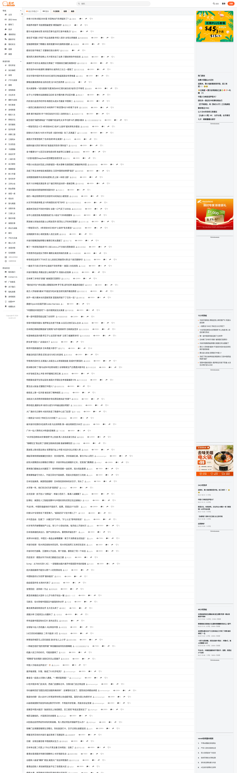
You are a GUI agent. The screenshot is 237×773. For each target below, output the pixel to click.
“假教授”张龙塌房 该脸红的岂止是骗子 (43, 658)
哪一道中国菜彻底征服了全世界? (40, 316)
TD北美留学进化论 (74, 202)
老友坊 (11, 198)
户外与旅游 (12, 80)
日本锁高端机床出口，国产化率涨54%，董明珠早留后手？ (52, 532)
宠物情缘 (11, 90)
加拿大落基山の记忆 (206, 80)
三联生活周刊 (77, 405)
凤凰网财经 (83, 38)
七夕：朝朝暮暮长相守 (206, 119)
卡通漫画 (11, 149)
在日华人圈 (84, 222)
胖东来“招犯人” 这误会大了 (38, 342)
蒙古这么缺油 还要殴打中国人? (39, 386)
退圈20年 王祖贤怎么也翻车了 (39, 614)
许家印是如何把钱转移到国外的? (40, 190)
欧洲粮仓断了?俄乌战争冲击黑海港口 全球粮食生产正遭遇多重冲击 (55, 367)
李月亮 (75, 272)
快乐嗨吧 (11, 70)
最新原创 (12, 34)
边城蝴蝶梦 (71, 735)
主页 (10, 14)
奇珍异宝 (11, 65)
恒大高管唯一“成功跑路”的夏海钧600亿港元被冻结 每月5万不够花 (55, 88)
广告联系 (11, 282)
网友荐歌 (11, 188)
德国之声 (67, 25)
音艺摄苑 (11, 124)
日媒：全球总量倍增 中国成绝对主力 (42, 741)
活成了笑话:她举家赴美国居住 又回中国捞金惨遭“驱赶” (50, 170)
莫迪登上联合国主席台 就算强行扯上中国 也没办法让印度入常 (53, 449)
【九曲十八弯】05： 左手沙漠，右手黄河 (214, 115)
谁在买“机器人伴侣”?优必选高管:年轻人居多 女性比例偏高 (51, 37)
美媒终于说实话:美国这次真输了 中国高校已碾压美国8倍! (51, 63)
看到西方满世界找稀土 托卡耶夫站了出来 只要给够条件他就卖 (53, 56)
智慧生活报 (71, 82)
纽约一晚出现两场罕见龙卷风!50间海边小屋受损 (47, 196)
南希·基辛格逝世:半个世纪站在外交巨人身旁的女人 (48, 113)
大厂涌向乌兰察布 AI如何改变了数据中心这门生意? (48, 411)
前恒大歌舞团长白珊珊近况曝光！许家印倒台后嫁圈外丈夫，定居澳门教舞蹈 (60, 462)
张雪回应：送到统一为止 (37, 589)
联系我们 (11, 272)
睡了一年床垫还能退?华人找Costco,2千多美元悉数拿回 (50, 247)
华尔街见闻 (91, 367)
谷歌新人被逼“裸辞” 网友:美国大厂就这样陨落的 (47, 760)
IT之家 (68, 602)
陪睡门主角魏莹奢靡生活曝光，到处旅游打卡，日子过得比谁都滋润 (56, 728)
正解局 (73, 19)
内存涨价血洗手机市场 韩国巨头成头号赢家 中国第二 (49, 101)
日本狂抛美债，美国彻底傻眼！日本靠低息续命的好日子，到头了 (55, 481)
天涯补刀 (60, 190)
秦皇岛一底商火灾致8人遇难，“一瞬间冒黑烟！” (47, 677)
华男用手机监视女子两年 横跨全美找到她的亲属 (47, 253)
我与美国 (11, 203)
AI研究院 (63, 627)
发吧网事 (11, 110)
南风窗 (55, 342)
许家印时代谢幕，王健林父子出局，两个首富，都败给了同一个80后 (56, 551)
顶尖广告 (68, 241)
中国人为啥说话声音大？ (37, 665)
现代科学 (11, 179)
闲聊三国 (11, 134)
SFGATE (68, 139)
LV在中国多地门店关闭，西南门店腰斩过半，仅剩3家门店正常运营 (55, 684)
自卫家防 (11, 164)
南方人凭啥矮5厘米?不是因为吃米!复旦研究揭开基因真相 (51, 291)
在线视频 (11, 253)
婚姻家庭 (11, 169)
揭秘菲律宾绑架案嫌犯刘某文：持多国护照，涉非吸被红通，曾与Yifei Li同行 (60, 456)
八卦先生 (58, 614)
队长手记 (66, 279)
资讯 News (12, 19)
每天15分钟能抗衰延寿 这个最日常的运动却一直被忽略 (50, 183)
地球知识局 (60, 386)
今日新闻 (56, 11)
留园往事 (11, 223)
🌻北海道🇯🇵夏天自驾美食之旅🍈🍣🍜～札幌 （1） (214, 91)
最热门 (11, 24)
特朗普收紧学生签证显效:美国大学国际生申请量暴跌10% (51, 380)
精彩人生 (11, 114)
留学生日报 (75, 760)
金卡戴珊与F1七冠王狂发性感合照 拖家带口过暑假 (48, 151)
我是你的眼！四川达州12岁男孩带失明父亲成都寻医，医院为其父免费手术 (59, 696)
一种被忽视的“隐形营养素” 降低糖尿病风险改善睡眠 (49, 646)
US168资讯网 (76, 253)
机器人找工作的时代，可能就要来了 (42, 652)
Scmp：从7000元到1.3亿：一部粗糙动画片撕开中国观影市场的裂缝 (56, 563)
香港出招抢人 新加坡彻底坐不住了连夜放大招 (46, 766)
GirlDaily (66, 393)
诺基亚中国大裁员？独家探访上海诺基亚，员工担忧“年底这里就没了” (56, 709)
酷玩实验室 (77, 209)
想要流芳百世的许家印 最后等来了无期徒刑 (45, 734)
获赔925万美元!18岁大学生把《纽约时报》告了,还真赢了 (51, 132)
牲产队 (62, 348)
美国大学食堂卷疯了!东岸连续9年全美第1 (44, 139)
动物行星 (81, 298)
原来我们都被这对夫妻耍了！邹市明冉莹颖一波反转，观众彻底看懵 (56, 468)
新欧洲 (75, 399)
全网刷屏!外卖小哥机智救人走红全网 (42, 234)
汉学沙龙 (11, 183)
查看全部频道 (13, 257)
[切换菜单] (22, 14)
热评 (10, 29)
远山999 (56, 665)
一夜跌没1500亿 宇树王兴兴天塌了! (42, 418)
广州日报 (61, 431)
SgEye (71, 766)
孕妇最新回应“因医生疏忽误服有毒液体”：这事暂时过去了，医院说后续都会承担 (61, 690)
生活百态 (11, 144)
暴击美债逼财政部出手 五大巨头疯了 (42, 608)
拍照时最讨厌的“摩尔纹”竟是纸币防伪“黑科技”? (47, 145)
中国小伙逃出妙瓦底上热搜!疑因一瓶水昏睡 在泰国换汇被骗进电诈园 (56, 164)
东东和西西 (85, 336)
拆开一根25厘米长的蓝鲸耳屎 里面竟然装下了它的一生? (50, 297)
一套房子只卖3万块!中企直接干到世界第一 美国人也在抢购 (52, 265)
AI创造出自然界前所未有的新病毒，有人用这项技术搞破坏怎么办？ (56, 722)
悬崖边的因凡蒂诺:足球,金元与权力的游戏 (44, 354)
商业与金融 (12, 228)
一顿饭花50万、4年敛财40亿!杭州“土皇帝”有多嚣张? (49, 228)
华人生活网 (83, 133)
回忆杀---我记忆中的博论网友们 (210, 100)
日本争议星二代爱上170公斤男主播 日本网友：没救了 (50, 747)
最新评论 (11, 39)
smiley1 (99, 462)
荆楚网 (81, 437)
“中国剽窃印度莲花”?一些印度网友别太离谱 (45, 310)
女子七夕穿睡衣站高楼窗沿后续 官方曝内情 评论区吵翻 (50, 94)
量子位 (67, 158)
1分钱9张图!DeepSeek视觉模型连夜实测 (44, 158)
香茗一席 (11, 193)
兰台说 (87, 260)
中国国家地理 (62, 317)
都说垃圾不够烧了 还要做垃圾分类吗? (42, 50)
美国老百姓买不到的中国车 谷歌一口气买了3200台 (48, 209)
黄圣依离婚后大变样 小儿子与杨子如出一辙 (45, 595)
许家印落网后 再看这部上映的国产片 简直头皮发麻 (48, 272)
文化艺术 (11, 95)
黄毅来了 (80, 95)
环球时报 (70, 310)
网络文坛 (11, 119)
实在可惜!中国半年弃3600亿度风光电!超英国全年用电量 (50, 75)
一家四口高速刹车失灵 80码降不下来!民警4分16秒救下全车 (52, 107)
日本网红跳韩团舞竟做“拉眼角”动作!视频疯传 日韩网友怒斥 (52, 329)
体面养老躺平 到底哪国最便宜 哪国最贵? (44, 25)
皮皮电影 (85, 127)
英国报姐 (76, 152)
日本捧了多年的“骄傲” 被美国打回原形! (43, 278)
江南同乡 (11, 139)
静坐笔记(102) (203, 108)
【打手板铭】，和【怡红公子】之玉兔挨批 (214, 104)
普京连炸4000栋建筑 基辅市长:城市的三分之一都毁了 (49, 69)
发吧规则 (11, 296)
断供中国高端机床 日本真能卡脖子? (41, 348)
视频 (10, 49)
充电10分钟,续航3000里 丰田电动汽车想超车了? (47, 18)
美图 (10, 54)
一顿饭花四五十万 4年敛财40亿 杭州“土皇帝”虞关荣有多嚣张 (53, 126)
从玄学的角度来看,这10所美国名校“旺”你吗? (45, 202)
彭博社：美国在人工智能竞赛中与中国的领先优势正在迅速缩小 (54, 500)
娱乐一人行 (71, 595)
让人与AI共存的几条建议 (207, 111)
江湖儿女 (11, 213)
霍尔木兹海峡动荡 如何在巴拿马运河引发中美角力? (48, 31)
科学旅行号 (83, 63)
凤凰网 (85, 57)
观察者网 (53, 589)
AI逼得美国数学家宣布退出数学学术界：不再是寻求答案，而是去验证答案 (58, 703)
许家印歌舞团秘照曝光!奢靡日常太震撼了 (44, 240)
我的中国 (11, 218)
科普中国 (73, 146)
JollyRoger (93, 710)
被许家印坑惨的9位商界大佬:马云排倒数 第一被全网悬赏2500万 (54, 424)
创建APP (11, 301)
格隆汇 (63, 608)
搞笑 (10, 85)
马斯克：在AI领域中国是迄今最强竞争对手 (45, 601)
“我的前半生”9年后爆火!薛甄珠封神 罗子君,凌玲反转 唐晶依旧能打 (55, 284)
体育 (10, 75)
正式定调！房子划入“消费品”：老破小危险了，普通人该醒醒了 (53, 494)
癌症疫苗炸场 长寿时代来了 (38, 582)
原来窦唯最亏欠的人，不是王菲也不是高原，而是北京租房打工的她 (56, 475)
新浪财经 (63, 418)
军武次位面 (80, 69)
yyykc (90, 469)
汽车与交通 (12, 238)
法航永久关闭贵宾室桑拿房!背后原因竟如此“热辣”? (48, 399)
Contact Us (12, 277)
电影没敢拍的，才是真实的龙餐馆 (41, 715)
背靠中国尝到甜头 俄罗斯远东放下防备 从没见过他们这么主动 (53, 323)
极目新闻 (65, 659)
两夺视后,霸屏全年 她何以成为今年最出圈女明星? (48, 405)
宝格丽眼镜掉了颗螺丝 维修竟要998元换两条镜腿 (48, 44)
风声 (66, 570)
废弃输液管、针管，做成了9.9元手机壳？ (44, 671)
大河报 (77, 443)
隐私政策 (11, 292)
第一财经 (76, 412)
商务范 (89, 285)
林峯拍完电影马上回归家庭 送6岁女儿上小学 (46, 639)
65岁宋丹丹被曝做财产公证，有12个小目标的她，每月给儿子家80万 (56, 525)
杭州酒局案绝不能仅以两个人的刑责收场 (44, 570)
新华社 (58, 576)
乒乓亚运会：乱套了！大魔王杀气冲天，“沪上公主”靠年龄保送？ (54, 519)
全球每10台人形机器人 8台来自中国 (42, 627)
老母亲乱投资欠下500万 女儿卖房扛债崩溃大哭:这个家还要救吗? (54, 259)
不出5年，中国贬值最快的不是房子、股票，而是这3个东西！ (53, 506)
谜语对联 (11, 248)
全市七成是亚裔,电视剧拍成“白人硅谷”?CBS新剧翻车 (49, 215)
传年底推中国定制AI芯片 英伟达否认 (42, 620)
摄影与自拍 (12, 100)
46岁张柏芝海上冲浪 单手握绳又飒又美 (43, 373)
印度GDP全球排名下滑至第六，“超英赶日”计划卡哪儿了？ (52, 513)
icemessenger (101, 456)
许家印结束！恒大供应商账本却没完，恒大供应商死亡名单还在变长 (56, 544)
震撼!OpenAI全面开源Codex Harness (43, 304)
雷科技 (74, 177)
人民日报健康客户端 (93, 120)
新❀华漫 (11, 174)
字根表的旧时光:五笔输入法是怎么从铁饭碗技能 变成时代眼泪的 (54, 361)
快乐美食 (11, 105)
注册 (231, 3)
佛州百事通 (81, 247)
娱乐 (10, 233)
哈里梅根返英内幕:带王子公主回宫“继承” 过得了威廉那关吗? (52, 335)
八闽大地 (11, 159)
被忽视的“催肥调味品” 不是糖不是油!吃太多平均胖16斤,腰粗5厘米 (55, 120)
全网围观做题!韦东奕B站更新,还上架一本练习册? (47, 177)
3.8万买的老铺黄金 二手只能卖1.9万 (42, 633)
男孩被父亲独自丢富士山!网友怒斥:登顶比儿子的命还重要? (52, 221)
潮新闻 (65, 374)
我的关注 (11, 44)
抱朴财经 (56, 583)
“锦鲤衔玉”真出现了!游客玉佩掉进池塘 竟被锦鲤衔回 (49, 443)
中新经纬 (63, 633)
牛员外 (86, 500)
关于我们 (11, 287)
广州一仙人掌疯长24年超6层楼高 (40, 430)
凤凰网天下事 (78, 114)
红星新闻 (75, 44)
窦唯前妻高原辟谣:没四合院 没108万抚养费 (45, 82)
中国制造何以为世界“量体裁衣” (40, 576)
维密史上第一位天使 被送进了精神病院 (43, 392)
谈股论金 (11, 208)
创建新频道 (12, 261)
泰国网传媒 (93, 165)
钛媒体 (89, 88)
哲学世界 (11, 129)
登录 (223, 3)
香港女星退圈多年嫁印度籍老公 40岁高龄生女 (46, 753)
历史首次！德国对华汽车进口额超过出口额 (45, 557)
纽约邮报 (74, 196)
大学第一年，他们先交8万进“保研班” (42, 487)
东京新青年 (85, 329)
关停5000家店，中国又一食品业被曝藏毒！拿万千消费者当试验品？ (56, 538)
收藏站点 (11, 306)
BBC (75, 31)
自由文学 (11, 154)
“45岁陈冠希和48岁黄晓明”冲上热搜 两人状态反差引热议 (51, 437)
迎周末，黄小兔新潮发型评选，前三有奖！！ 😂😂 (212, 85)
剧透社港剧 (72, 640)
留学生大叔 (80, 747)
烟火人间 (11, 243)
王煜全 (80, 76)
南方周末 (65, 50)
